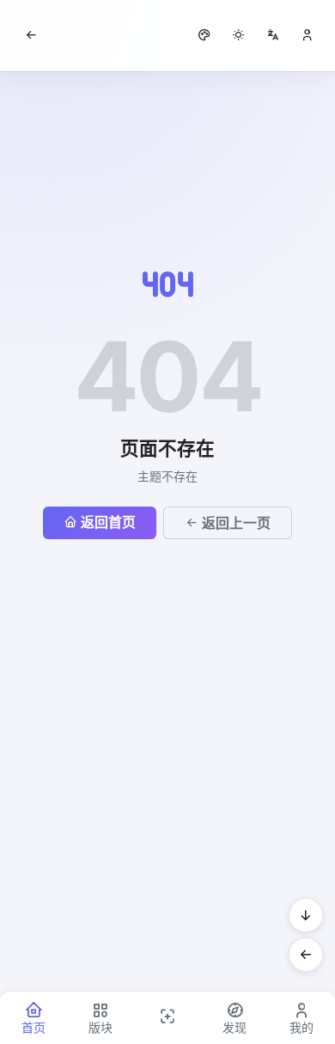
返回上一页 (236, 522)
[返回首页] (31, 35)
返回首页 (108, 522)
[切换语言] (273, 35)
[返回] (306, 955)
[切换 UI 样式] (204, 35)
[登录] (307, 35)
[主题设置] (238, 35)
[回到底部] (306, 915)
